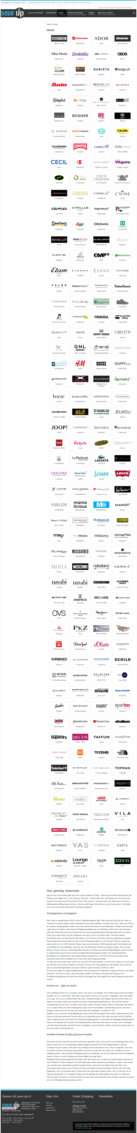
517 (118, 7)
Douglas (74, 2)
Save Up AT (17, 1122)
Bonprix (57, 950)
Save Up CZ (18, 1118)
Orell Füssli (56, 2)
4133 (101, 7)
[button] (132, 1123)
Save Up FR (29, 1118)
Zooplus (46, 2)
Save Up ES (18, 1120)
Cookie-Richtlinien (82, 1128)
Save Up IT (6, 1122)
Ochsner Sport (34, 2)
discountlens (85, 2)
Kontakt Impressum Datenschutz (51, 1107)
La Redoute (72, 993)
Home (49, 24)
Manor (80, 993)
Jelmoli (90, 993)
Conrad (66, 2)
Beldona (50, 950)
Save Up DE (7, 1118)
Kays (66, 950)
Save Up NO (7, 1120)
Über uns (49, 1103)
